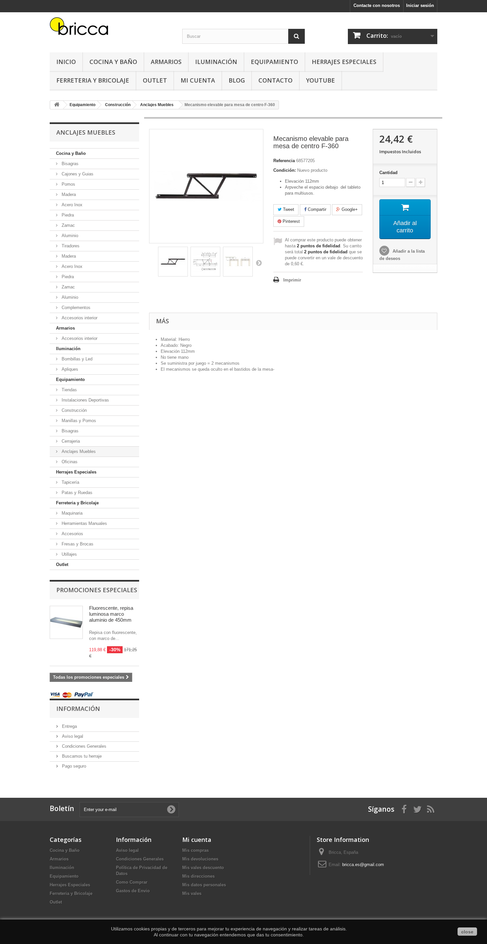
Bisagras (69, 163)
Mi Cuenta (198, 80)
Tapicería (69, 482)
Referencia (284, 160)
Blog (237, 80)
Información (78, 709)
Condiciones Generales (83, 746)
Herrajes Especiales (344, 62)
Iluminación (216, 62)
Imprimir (292, 280)
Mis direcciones (198, 876)
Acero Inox (71, 204)
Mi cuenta (196, 840)
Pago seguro (73, 766)
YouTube (320, 80)
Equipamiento (274, 62)
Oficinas (69, 461)
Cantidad (388, 172)
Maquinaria (71, 513)
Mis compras (195, 850)
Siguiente (258, 262)
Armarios (166, 62)
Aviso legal (72, 736)
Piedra (67, 215)
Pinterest (290, 221)
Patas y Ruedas (76, 492)
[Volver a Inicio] (56, 105)
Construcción (73, 410)
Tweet (288, 209)
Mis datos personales (204, 884)
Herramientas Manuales (83, 523)
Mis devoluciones (200, 858)
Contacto (275, 80)
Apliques (69, 369)
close (467, 931)
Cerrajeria (70, 441)
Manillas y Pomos (78, 420)
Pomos (67, 184)
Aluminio (69, 235)
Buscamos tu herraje (81, 756)
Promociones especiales (96, 590)
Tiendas (68, 389)
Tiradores (70, 245)
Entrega (69, 726)
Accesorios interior (78, 317)
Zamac (67, 225)
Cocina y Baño (113, 62)
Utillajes (68, 554)
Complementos (75, 307)
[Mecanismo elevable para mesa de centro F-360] (173, 261)
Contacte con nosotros (376, 5)
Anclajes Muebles (78, 451)
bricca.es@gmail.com (363, 864)
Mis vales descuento (203, 867)
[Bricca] (111, 28)
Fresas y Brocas (76, 543)
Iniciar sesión (420, 5)
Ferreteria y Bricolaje (92, 80)
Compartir (316, 209)
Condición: (284, 170)
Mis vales (191, 893)
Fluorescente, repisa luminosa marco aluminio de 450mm (111, 614)
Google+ (349, 209)
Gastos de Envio (133, 890)
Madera (68, 194)
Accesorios (71, 533)
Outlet (155, 80)
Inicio (66, 62)
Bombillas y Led (76, 358)
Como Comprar (131, 882)
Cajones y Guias (76, 173)
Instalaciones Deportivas (84, 400)
